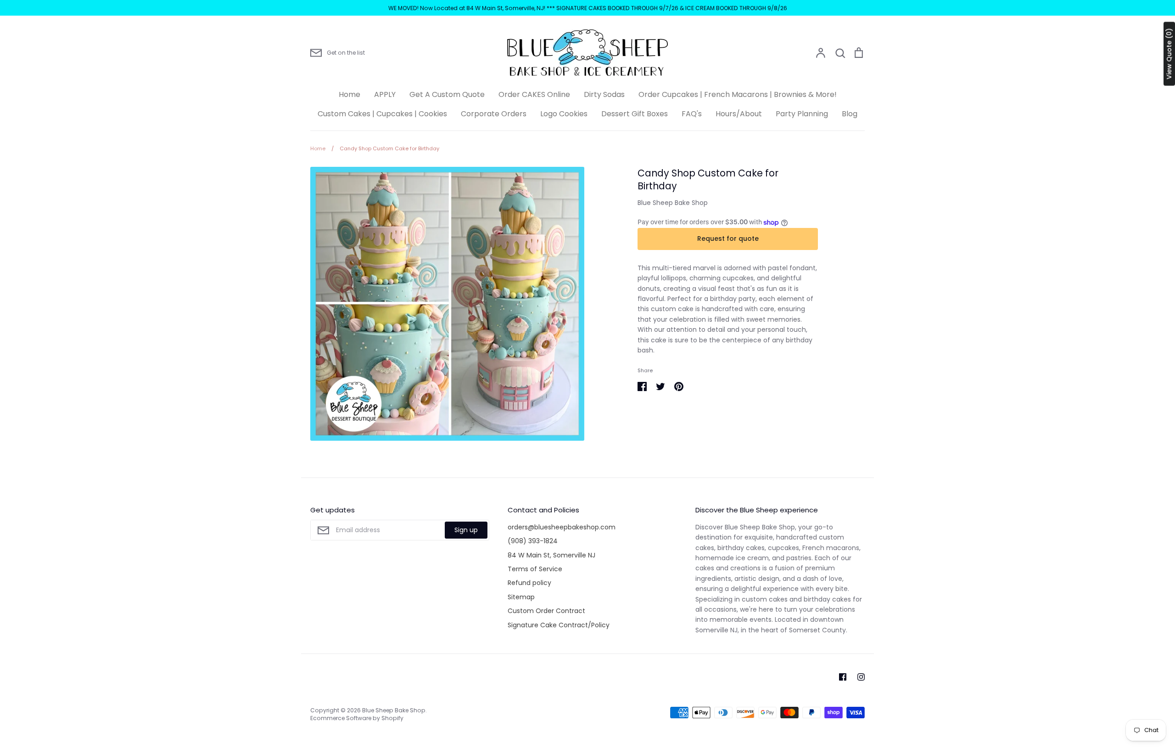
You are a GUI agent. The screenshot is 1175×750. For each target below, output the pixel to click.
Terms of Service (535, 569)
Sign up (466, 529)
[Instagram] (861, 677)
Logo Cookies (564, 113)
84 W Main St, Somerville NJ (551, 555)
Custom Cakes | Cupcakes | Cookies (382, 113)
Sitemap (521, 597)
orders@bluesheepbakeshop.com (561, 527)
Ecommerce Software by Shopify (356, 718)
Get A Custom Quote (447, 94)
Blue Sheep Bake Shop (673, 202)
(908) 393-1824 (533, 540)
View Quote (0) (1169, 54)
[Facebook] (843, 677)
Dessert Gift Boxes (634, 113)
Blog (849, 113)
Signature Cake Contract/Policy (559, 625)
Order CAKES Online (534, 94)
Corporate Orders (493, 113)
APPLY (385, 94)
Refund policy (529, 582)
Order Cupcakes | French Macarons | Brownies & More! (737, 94)
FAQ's (692, 113)
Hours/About (739, 113)
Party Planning (802, 113)
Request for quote (728, 238)
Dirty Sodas (604, 94)
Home (349, 94)
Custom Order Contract (546, 610)
